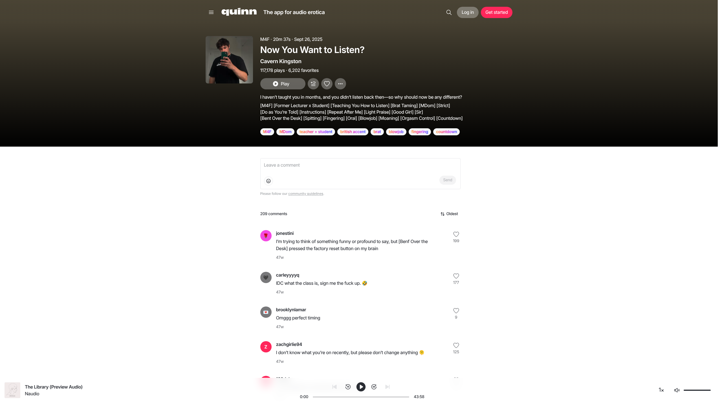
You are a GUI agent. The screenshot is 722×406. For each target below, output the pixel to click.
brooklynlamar (291, 309)
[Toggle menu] (211, 12)
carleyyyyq (287, 275)
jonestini (285, 233)
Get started (496, 12)
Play (285, 84)
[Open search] (449, 12)
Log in (468, 12)
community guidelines (305, 193)
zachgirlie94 (289, 344)
